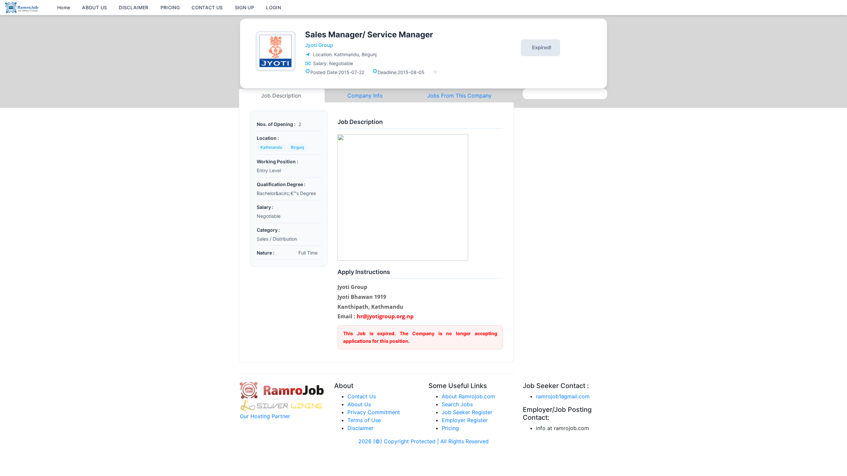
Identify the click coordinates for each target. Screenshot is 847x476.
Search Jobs (457, 404)
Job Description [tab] (282, 95)
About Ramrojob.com (468, 396)
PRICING (170, 7)
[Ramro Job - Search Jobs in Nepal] (23, 7)
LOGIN (273, 7)
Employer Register (465, 420)
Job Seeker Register (467, 412)
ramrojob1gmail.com (563, 396)
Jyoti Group (319, 45)
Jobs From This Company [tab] (459, 95)
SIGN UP (244, 7)
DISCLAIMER (134, 7)
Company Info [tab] (365, 95)
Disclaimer (360, 428)
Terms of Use (364, 420)
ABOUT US (94, 7)
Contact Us (361, 396)
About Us (359, 404)
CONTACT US (207, 7)
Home (63, 7)
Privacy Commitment (373, 412)
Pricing (450, 428)
